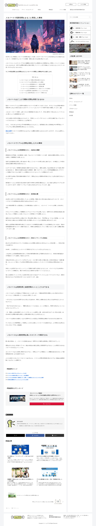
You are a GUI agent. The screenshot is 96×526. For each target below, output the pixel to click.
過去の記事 (9, 131)
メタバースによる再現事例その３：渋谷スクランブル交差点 (36, 88)
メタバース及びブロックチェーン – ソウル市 (17, 373)
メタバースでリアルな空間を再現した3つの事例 (32, 82)
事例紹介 (71, 112)
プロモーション (10, 414)
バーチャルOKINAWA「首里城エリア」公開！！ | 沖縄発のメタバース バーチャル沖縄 (25, 377)
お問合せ (71, 4)
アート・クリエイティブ (75, 101)
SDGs (70, 98)
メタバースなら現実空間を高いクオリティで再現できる (34, 92)
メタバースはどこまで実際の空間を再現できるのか (33, 80)
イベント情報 (72, 105)
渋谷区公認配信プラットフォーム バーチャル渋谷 (18, 379)
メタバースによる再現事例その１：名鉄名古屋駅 (33, 84)
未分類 (71, 115)
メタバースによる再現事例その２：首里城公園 (33, 86)
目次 (33, 77)
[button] (54, 435)
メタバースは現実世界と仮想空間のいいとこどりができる (34, 90)
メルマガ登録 (83, 4)
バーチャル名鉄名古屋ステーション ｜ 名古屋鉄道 (18, 375)
